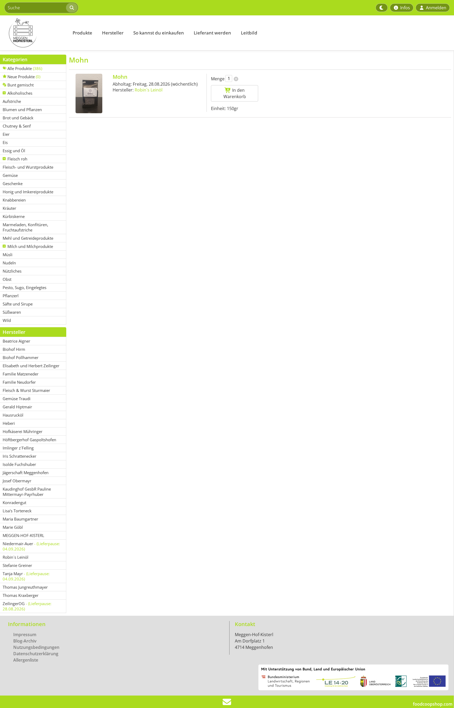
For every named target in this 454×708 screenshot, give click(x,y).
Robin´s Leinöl (148, 90)
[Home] (33, 33)
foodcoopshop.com (432, 704)
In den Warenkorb (234, 93)
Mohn (120, 76)
